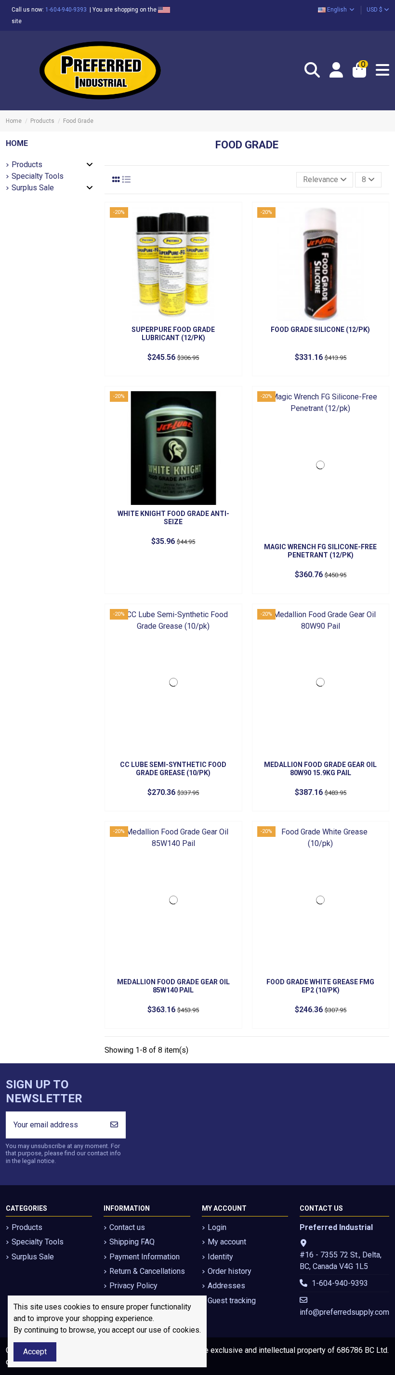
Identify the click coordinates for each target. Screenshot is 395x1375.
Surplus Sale (33, 187)
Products (27, 164)
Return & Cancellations (147, 1271)
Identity (220, 1256)
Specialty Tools (38, 176)
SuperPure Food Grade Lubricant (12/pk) (173, 334)
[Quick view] (229, 222)
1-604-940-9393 (67, 9)
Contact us (127, 1227)
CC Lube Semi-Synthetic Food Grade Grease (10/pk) (173, 769)
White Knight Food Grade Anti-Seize (173, 518)
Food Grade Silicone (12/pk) (320, 329)
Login (217, 1227)
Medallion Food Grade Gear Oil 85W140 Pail (173, 986)
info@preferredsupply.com (344, 1312)
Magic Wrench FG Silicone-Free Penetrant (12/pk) (320, 551)
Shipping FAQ (132, 1241)
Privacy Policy (133, 1285)
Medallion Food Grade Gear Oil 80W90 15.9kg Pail (320, 769)
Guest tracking (232, 1300)
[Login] (336, 70)
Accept (35, 1351)
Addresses (226, 1285)
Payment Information (144, 1256)
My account (227, 1241)
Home (17, 143)
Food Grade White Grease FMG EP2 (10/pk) (320, 986)
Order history (229, 1271)
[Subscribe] (114, 1124)
